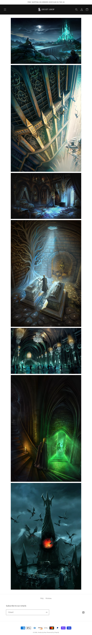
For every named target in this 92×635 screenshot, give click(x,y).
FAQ (41, 598)
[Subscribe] (46, 612)
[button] (5, 9)
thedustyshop (42, 632)
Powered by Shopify (53, 632)
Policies (49, 598)
